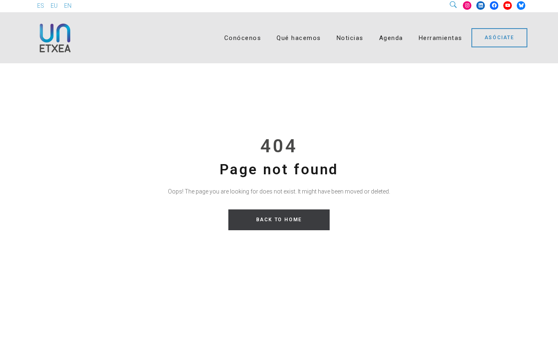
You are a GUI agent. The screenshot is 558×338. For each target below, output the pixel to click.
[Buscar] (456, 5)
